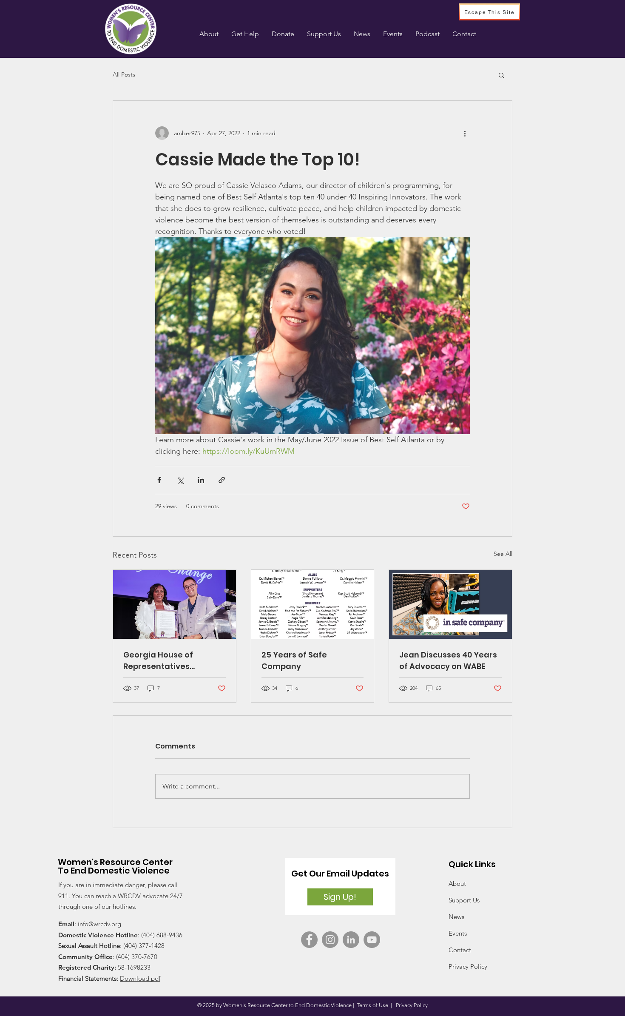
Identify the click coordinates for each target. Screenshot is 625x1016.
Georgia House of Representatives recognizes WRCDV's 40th (174, 660)
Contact (460, 950)
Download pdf (140, 978)
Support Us (464, 900)
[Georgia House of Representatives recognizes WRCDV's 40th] (174, 604)
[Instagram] (330, 939)
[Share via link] (222, 480)
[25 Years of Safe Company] (312, 604)
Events (458, 933)
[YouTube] (372, 939)
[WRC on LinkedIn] (351, 939)
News (456, 917)
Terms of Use (372, 1005)
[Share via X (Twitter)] (180, 480)
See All (503, 554)
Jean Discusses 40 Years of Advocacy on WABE (448, 660)
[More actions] (465, 133)
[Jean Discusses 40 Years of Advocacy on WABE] (450, 604)
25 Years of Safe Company (294, 660)
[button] (245, 34)
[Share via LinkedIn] (201, 480)
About (457, 883)
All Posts (124, 74)
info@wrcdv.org (99, 924)
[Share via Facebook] (159, 480)
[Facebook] (309, 939)
